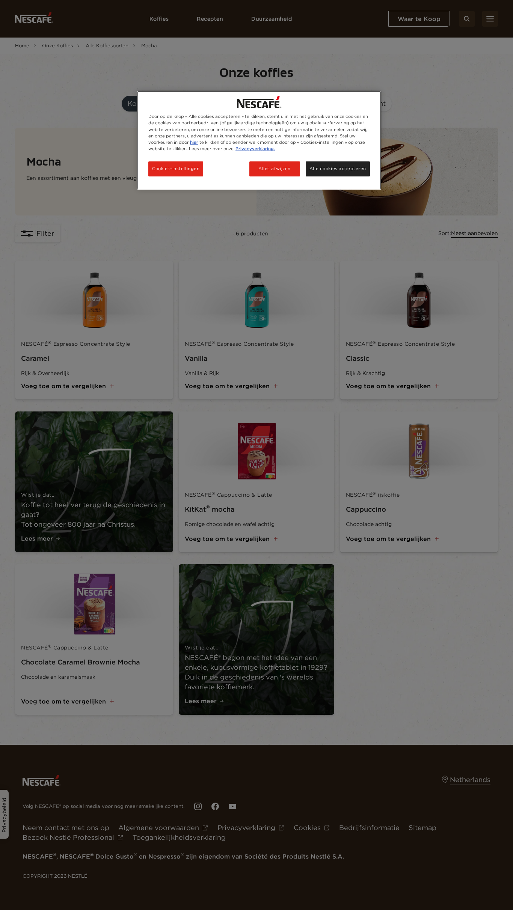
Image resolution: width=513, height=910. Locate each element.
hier (194, 142)
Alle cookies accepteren (337, 168)
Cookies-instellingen (175, 168)
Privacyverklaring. (255, 148)
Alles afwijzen (274, 168)
